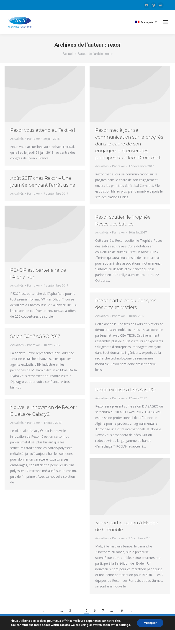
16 (121, 610)
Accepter (150, 623)
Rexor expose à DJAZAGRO (125, 389)
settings (124, 625)
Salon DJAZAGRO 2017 (35, 336)
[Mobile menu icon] (165, 22)
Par (33, 139)
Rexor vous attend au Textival (42, 130)
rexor (114, 45)
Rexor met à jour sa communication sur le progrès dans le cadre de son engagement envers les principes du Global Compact (129, 143)
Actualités (17, 139)
